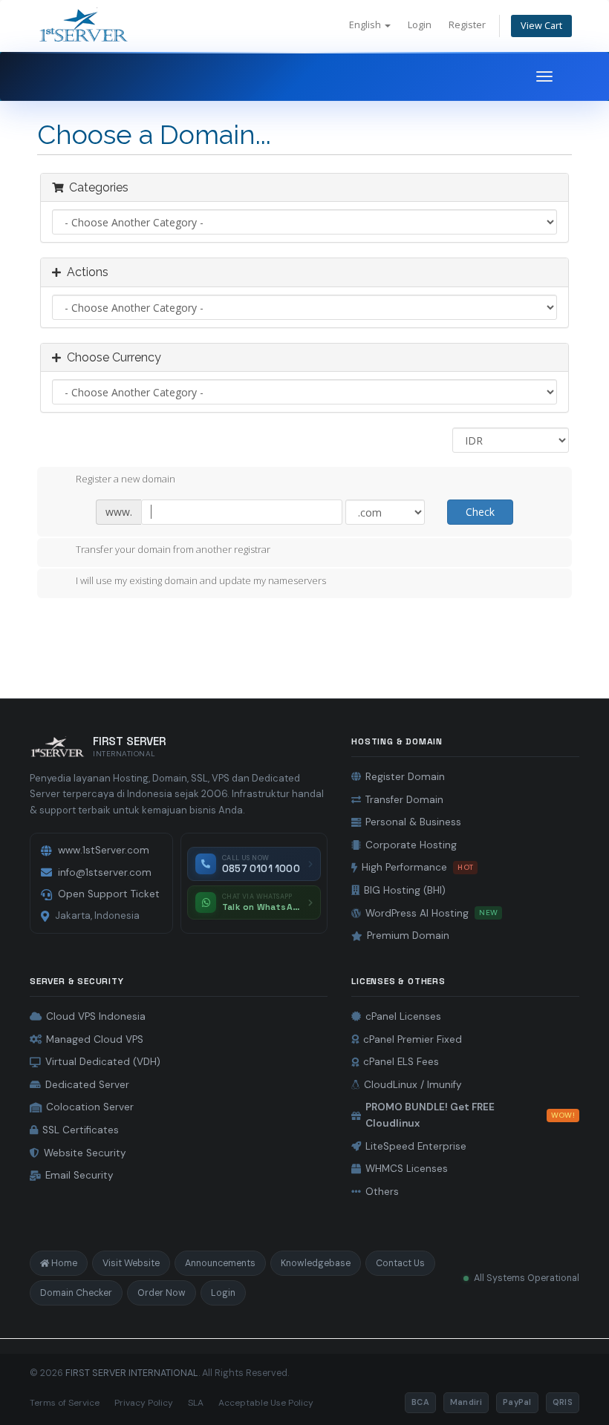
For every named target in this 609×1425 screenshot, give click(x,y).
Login (419, 25)
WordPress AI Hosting (431, 913)
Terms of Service (65, 1403)
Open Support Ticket (109, 894)
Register (467, 25)
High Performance (417, 867)
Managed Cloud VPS (94, 1039)
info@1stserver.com (105, 872)
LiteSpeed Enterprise (415, 1146)
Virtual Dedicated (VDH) (102, 1061)
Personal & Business (413, 822)
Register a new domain (125, 478)
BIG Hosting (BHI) (405, 890)
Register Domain (405, 776)
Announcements (220, 1263)
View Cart (541, 25)
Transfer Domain (404, 799)
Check (480, 512)
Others (382, 1191)
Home (64, 1263)
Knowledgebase (316, 1263)
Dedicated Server (87, 1084)
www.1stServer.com (103, 850)
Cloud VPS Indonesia (96, 1016)
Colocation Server (90, 1107)
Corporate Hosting (411, 845)
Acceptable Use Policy (265, 1403)
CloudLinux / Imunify (413, 1084)
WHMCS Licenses (406, 1168)
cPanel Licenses (403, 1016)
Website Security (85, 1153)
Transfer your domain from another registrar (173, 550)
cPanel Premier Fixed (412, 1039)
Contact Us (400, 1263)
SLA (195, 1403)
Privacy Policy (143, 1403)
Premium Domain (408, 935)
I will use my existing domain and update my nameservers (201, 580)
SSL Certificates (80, 1130)
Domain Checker (76, 1293)
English (366, 25)
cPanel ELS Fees (401, 1061)
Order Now (161, 1293)
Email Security (79, 1175)
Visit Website (131, 1263)
